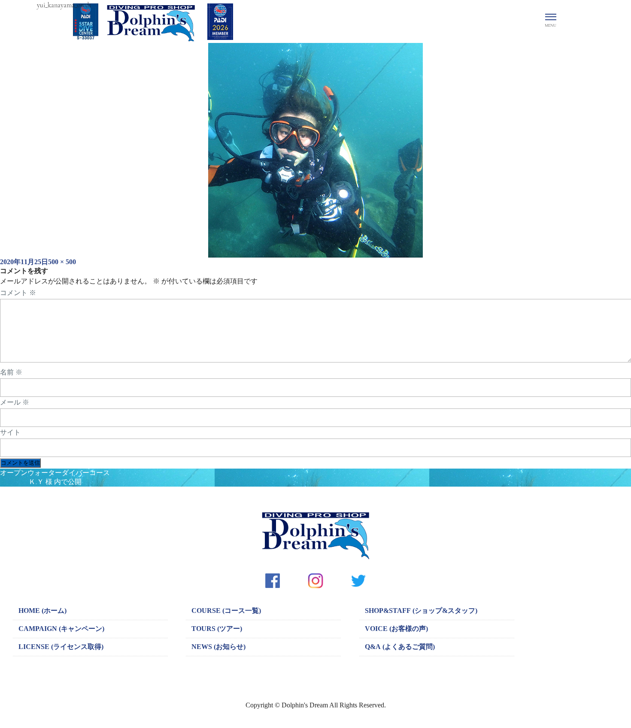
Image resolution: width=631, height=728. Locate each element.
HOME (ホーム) (42, 610)
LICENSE (60, 646)
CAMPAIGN (61, 628)
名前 (11, 372)
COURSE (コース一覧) (226, 610)
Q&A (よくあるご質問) (400, 646)
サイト (10, 432)
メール (14, 402)
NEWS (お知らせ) (218, 646)
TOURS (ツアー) (216, 628)
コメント (18, 293)
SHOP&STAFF (421, 610)
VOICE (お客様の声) (396, 628)
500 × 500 (62, 261)
